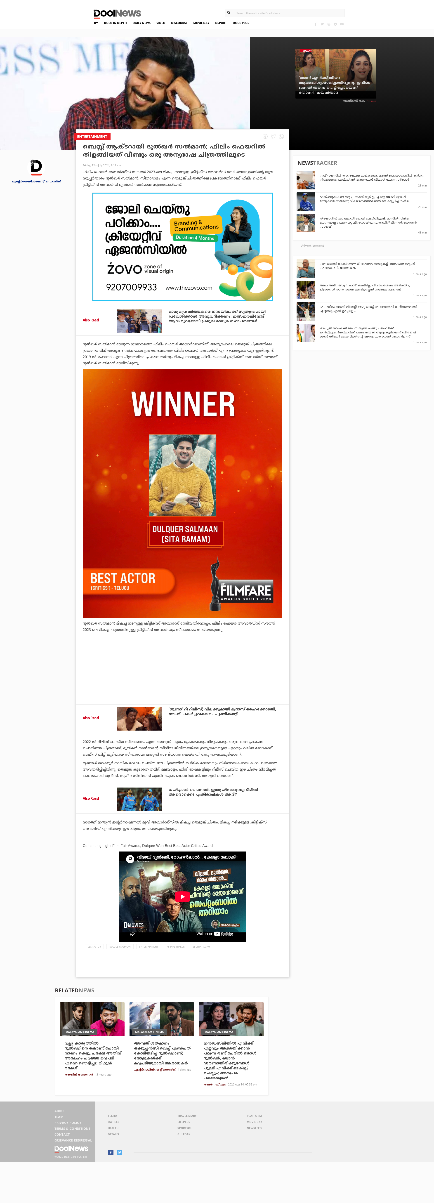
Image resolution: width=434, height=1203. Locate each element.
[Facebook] (315, 24)
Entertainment (148, 946)
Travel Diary (186, 1116)
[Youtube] (342, 24)
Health (113, 1128)
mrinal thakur (175, 946)
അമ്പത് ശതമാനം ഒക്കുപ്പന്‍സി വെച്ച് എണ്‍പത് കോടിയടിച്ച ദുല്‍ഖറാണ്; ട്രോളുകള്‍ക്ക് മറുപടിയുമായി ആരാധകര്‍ (162, 1053)
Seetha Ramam (201, 946)
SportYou (184, 1128)
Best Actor (94, 946)
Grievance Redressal (73, 1140)
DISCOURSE (179, 23)
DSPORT (221, 23)
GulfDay (183, 1134)
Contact (62, 1134)
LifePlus (183, 1122)
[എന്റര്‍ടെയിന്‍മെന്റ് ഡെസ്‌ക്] (36, 167)
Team (59, 1117)
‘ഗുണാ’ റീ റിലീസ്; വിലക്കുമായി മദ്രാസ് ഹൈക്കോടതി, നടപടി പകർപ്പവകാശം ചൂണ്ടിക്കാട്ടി (222, 712)
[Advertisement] (182, 247)
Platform (254, 1116)
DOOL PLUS (241, 23)
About (60, 1111)
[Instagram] (329, 24)
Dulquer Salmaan (120, 946)
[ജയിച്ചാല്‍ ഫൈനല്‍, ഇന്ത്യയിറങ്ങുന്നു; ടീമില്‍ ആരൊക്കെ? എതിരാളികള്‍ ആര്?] (139, 799)
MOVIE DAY (201, 23)
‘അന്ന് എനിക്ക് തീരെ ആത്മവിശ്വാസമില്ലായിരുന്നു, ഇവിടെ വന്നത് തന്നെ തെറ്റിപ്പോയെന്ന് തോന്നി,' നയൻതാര (334, 85)
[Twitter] (322, 24)
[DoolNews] (115, 13)
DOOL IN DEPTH (115, 23)
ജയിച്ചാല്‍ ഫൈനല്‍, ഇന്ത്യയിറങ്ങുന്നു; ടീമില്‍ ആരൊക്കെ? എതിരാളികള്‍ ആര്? (213, 792)
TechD (112, 1116)
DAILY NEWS (142, 23)
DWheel (113, 1122)
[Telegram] (335, 24)
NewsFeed (254, 1128)
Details (113, 1134)
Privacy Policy (67, 1122)
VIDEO (160, 23)
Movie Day (254, 1122)
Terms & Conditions (72, 1128)
